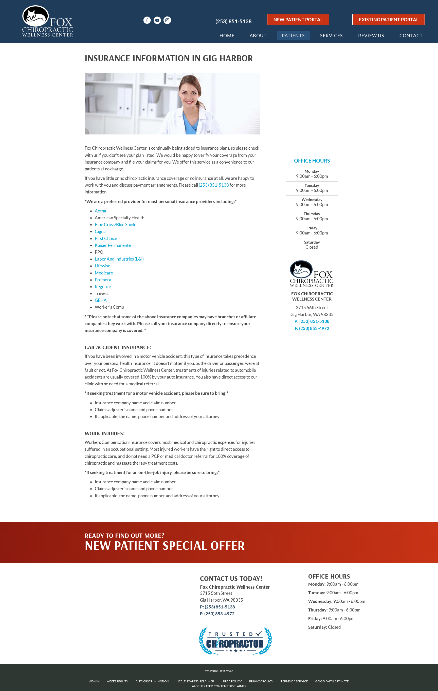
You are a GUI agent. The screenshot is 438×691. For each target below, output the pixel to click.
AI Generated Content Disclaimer (219, 686)
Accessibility (117, 681)
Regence (103, 286)
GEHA (101, 300)
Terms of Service (294, 681)
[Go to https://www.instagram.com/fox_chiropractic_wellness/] (167, 20)
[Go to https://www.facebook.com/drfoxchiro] (147, 20)
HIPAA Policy (232, 681)
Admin (94, 681)
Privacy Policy (261, 681)
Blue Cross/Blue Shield (116, 224)
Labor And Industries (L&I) (119, 259)
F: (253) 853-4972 (312, 328)
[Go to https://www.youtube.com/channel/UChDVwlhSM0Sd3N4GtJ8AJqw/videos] (157, 20)
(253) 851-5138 (233, 21)
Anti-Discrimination (152, 681)
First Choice (106, 238)
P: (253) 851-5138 (312, 321)
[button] (305, 532)
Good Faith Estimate (332, 681)
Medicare (104, 272)
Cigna (100, 231)
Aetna (100, 210)
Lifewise (102, 265)
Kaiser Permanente (113, 245)
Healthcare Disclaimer (195, 681)
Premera (103, 279)
